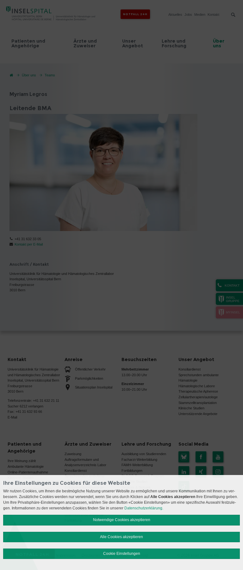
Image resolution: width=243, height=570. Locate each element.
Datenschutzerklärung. (143, 508)
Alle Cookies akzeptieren (121, 537)
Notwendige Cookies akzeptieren (121, 520)
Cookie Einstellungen (121, 553)
